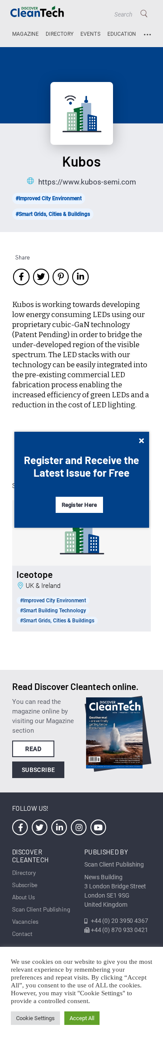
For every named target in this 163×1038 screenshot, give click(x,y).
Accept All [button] (82, 1018)
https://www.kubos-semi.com (87, 182)
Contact (22, 933)
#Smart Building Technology (53, 611)
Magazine (25, 34)
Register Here (79, 505)
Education (121, 34)
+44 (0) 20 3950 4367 (119, 920)
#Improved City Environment (49, 198)
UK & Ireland (43, 586)
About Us (23, 897)
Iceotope (35, 574)
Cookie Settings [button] (35, 1018)
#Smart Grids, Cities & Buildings (53, 214)
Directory (59, 34)
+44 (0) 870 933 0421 (119, 929)
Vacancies (25, 921)
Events (90, 34)
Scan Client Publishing (41, 909)
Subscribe (38, 769)
